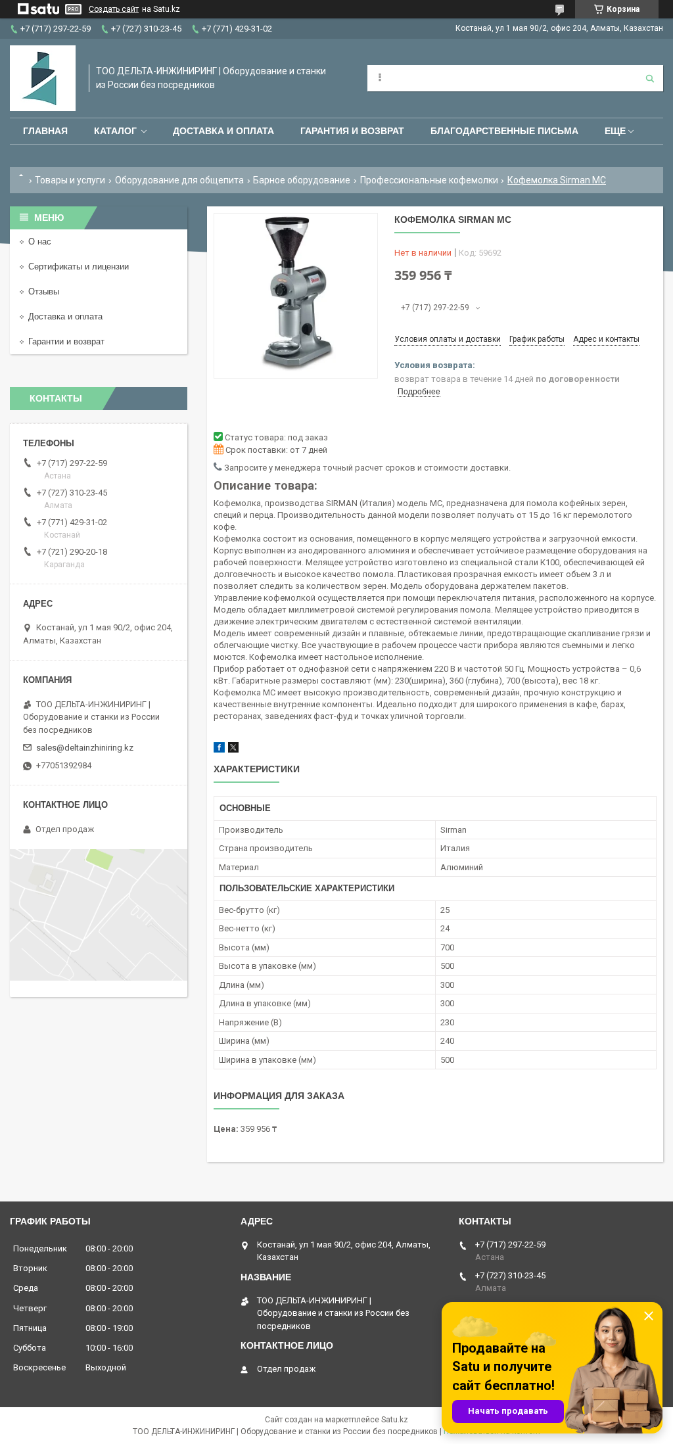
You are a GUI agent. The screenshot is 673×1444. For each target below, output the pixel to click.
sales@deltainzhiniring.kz (84, 748)
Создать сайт (114, 9)
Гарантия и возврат (352, 131)
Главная (45, 131)
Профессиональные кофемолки (429, 180)
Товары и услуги (70, 180)
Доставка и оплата (223, 131)
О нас (39, 241)
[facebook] (219, 750)
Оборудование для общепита (179, 180)
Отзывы (43, 291)
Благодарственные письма (504, 131)
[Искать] (650, 78)
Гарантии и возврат (66, 341)
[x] (233, 750)
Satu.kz (394, 1419)
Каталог (115, 131)
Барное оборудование (301, 180)
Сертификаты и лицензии (78, 266)
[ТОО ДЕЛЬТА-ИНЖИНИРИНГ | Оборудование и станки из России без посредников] (43, 78)
